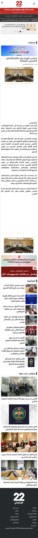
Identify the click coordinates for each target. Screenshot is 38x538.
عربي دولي (16, 508)
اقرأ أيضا (31, 281)
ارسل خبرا (8, 16)
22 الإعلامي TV (14, 16)
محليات (31, 42)
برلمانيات (33, 510)
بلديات (17, 510)
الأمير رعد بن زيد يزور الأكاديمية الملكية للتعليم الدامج (15, 340)
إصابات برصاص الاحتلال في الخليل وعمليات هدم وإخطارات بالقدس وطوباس (13, 350)
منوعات (34, 522)
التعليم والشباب (14, 519)
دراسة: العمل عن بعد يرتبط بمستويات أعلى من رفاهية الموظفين (14, 308)
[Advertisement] (19, 103)
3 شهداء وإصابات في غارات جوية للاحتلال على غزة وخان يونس (15, 20)
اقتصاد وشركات (31, 513)
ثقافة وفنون (32, 516)
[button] (23, 31)
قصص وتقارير (14, 516)
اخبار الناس (16, 522)
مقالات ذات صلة (27, 373)
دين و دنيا (33, 525)
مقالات (34, 519)
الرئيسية (30, 16)
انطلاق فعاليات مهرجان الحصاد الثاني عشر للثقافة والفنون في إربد (15, 329)
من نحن (25, 16)
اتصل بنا (20, 16)
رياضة (17, 513)
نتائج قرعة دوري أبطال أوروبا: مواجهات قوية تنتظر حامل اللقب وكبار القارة (13, 298)
